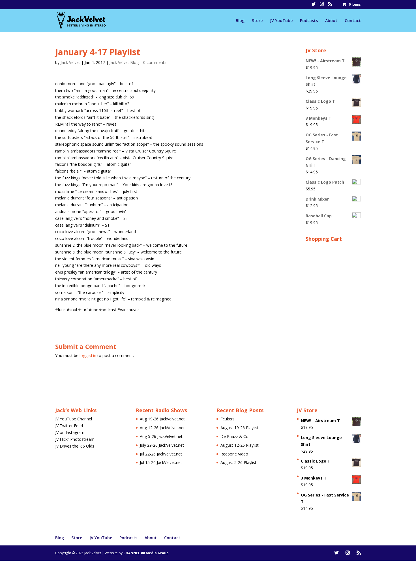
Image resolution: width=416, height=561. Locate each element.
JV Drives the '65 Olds (74, 446)
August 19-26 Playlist (239, 427)
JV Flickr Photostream (75, 439)
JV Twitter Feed (69, 425)
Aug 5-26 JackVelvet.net (161, 436)
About (331, 21)
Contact (353, 21)
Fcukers (227, 419)
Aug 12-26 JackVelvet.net (162, 427)
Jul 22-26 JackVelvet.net (161, 454)
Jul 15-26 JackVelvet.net (161, 462)
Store (257, 21)
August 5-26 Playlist (238, 462)
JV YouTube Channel (73, 419)
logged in (88, 355)
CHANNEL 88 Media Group (146, 553)
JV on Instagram (69, 432)
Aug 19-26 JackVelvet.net (162, 419)
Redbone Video (234, 454)
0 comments (154, 62)
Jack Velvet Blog (124, 62)
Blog (240, 21)
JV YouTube (281, 21)
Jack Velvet (70, 62)
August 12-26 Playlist (239, 445)
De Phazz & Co (234, 436)
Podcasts (309, 21)
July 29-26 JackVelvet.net (162, 445)
